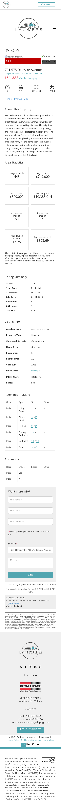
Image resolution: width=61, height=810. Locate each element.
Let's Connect (30, 730)
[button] (21, 667)
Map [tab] (26, 98)
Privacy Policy (12, 740)
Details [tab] (8, 98)
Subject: (12, 543)
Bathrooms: (12, 459)
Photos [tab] (18, 98)
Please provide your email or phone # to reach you (29, 533)
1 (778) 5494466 (13, 603)
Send (30, 574)
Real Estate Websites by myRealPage (37, 740)
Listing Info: (13, 321)
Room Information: (17, 395)
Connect (46, 4)
